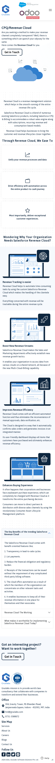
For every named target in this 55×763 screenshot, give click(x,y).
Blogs (4, 739)
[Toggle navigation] (50, 10)
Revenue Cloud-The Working (18, 612)
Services (5, 726)
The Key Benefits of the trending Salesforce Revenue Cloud (25, 533)
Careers (5, 735)
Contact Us (7, 744)
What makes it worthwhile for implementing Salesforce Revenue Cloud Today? (25, 622)
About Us (6, 730)
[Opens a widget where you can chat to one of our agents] (45, 758)
